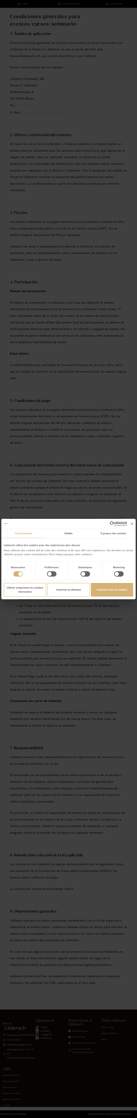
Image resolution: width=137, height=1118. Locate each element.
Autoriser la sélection (68, 589)
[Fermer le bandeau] (132, 524)
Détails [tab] (68, 533)
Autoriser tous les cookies (112, 589)
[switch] (51, 574)
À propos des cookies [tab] (113, 533)
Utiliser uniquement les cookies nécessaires (25, 589)
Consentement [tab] (23, 533)
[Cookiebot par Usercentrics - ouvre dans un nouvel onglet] (112, 523)
